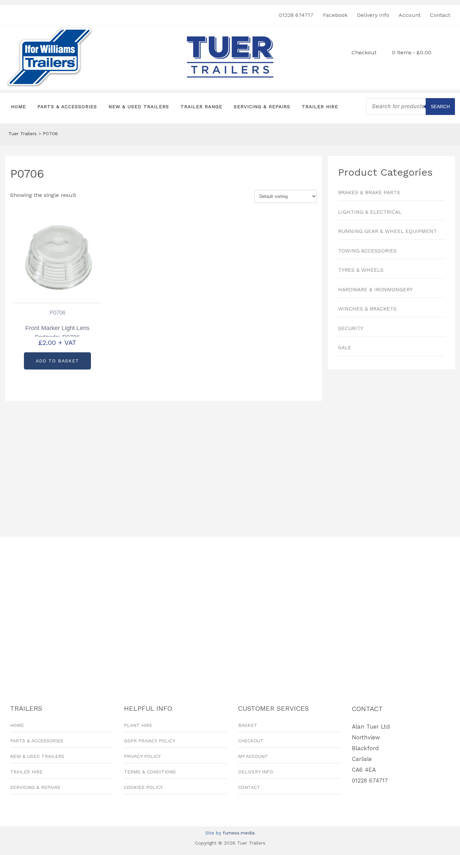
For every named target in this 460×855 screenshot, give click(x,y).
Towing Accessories (367, 251)
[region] (391, 450)
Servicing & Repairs (262, 106)
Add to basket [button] (57, 360)
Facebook (335, 15)
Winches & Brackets (367, 309)
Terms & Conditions (150, 771)
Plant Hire (138, 725)
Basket (247, 725)
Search (440, 106)
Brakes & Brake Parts (369, 192)
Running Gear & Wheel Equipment (387, 231)
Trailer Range (201, 106)
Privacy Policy (142, 756)
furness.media (239, 832)
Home (18, 106)
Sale (344, 348)
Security (350, 328)
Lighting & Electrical (369, 212)
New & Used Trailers (138, 106)
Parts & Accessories (67, 106)
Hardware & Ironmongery (375, 290)
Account (410, 15)
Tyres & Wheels (361, 270)
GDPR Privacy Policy (149, 740)
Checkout (364, 52)
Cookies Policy (143, 787)
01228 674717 (296, 15)
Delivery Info (373, 15)
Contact (440, 15)
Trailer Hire (320, 106)
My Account (253, 756)
